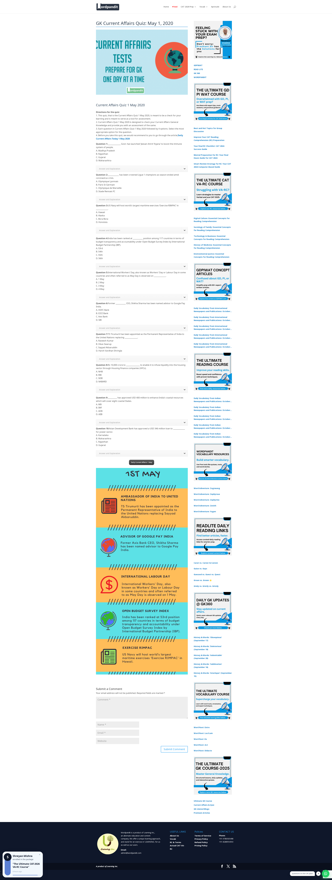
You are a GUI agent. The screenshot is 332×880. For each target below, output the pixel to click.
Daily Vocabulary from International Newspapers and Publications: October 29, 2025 (212, 346)
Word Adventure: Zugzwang (207, 488)
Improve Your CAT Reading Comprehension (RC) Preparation (209, 138)
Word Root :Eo (200, 739)
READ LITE (198, 69)
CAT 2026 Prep (187, 7)
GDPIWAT (198, 65)
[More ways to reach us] (318, 873)
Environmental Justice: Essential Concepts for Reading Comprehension (211, 255)
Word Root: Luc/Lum (203, 733)
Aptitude (215, 7)
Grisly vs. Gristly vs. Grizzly (206, 586)
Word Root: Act (201, 745)
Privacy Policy (201, 839)
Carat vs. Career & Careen (206, 563)
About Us (227, 7)
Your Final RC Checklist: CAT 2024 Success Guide (209, 147)
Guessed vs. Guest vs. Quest (207, 574)
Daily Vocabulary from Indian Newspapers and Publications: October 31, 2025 (212, 400)
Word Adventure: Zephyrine (206, 500)
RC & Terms (175, 842)
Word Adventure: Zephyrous (207, 494)
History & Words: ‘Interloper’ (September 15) (213, 674)
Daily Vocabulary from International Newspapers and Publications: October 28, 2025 (212, 328)
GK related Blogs (201, 809)
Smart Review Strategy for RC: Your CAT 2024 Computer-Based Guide (212, 165)
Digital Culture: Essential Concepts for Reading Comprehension (212, 220)
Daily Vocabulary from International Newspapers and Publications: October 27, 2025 (212, 337)
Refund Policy (201, 842)
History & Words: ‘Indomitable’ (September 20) (208, 657)
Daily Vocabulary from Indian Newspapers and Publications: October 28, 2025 (212, 418)
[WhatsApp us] (325, 873)
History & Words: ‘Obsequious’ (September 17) (208, 639)
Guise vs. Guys (200, 568)
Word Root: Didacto (203, 750)
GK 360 (197, 73)
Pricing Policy (201, 845)
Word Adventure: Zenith (205, 505)
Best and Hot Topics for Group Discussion (208, 130)
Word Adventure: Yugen (205, 511)
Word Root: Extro (202, 727)
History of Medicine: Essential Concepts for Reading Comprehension (212, 246)
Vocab (202, 7)
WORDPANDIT (200, 77)
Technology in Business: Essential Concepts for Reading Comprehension (211, 237)
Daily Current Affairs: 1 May (141, 462)
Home (166, 7)
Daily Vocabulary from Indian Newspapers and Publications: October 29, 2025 (212, 436)
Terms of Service (203, 835)
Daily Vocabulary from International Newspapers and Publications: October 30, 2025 (212, 319)
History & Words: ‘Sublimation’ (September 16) (208, 665)
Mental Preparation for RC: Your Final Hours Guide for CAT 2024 (211, 156)
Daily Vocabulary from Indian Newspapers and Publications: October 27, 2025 (212, 427)
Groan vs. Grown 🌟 (203, 580)
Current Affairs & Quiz (204, 805)
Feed (175, 7)
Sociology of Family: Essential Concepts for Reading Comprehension (212, 228)
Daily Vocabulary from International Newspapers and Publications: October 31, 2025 (212, 310)
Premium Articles (202, 813)
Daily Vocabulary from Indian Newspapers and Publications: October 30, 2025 (212, 409)
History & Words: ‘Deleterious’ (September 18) (208, 648)
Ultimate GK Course (203, 801)
